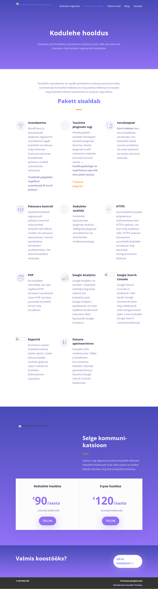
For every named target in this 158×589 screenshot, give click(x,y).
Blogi (127, 6)
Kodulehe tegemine (69, 6)
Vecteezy (138, 585)
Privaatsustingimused (131, 580)
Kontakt (138, 6)
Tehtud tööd (114, 6)
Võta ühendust (124, 561)
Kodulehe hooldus (93, 6)
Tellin (47, 520)
